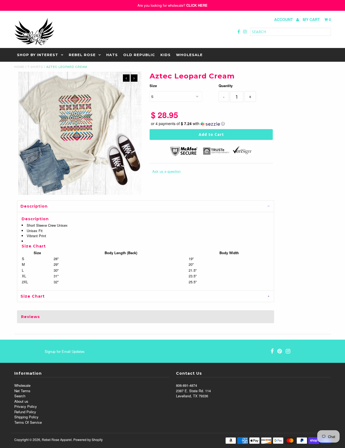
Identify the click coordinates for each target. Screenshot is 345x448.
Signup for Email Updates (65, 351)
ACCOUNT (284, 19)
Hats (112, 55)
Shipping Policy (26, 416)
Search (19, 395)
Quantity (226, 85)
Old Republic (139, 55)
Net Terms (22, 390)
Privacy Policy (25, 406)
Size (153, 85)
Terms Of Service (28, 422)
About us (21, 401)
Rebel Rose (82, 55)
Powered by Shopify (88, 439)
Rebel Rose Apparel (57, 439)
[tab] (145, 206)
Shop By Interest (37, 55)
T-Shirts (35, 66)
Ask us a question (166, 171)
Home (19, 66)
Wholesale (189, 55)
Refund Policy (25, 411)
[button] (211, 123)
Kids (165, 55)
